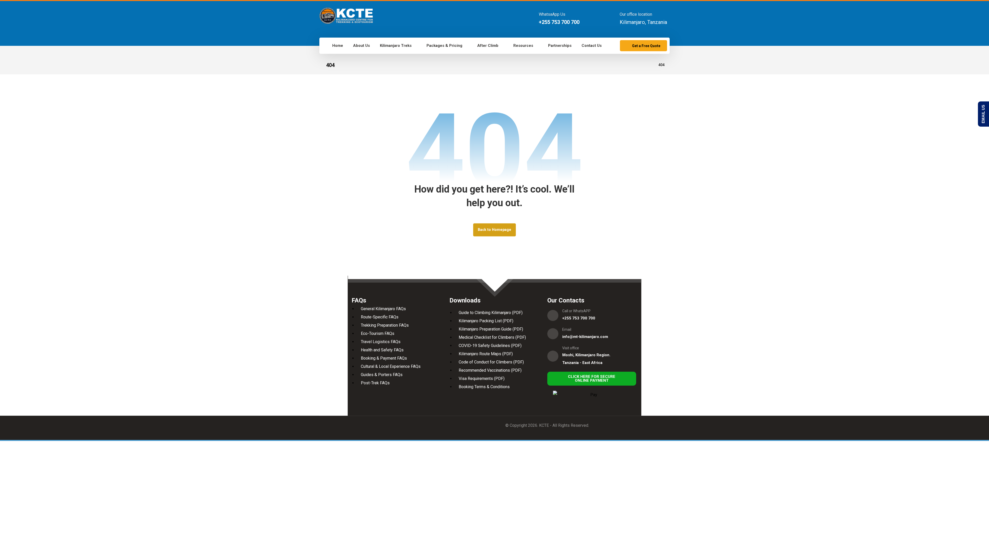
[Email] (552, 333)
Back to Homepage (494, 230)
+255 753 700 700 (578, 318)
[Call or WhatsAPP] (552, 315)
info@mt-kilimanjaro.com (585, 336)
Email (566, 329)
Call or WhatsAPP (576, 311)
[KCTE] (346, 15)
